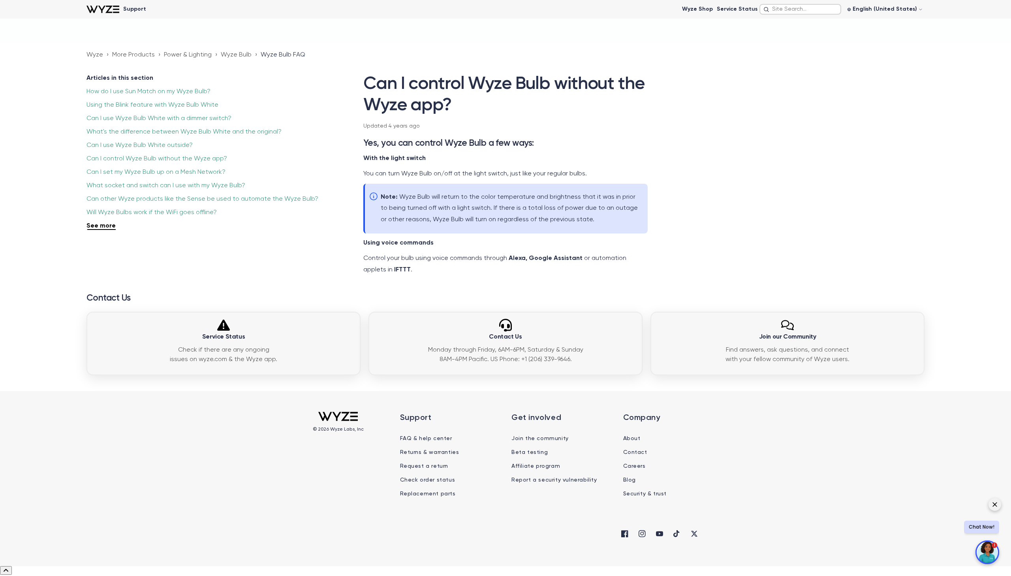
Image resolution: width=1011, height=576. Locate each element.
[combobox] (800, 9)
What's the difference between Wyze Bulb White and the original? (184, 132)
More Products (133, 55)
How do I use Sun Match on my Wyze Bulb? (148, 91)
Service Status (737, 9)
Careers (634, 466)
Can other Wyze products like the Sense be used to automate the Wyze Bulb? (202, 199)
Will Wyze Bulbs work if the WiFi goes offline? (151, 212)
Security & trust (645, 494)
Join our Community (787, 337)
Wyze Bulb (236, 55)
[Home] (102, 9)
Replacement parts (428, 494)
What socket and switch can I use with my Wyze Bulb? (165, 186)
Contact (635, 452)
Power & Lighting (188, 55)
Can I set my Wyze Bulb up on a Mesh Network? (156, 172)
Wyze (94, 55)
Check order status (427, 480)
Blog (629, 480)
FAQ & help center (426, 438)
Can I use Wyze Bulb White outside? (139, 145)
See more (101, 226)
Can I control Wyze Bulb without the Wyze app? (156, 159)
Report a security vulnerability (554, 480)
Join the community (540, 438)
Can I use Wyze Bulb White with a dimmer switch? (158, 118)
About (632, 438)
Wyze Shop (697, 9)
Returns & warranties (429, 452)
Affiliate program (535, 466)
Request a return (424, 466)
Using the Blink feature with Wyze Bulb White (152, 105)
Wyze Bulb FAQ (283, 55)
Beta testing (529, 452)
